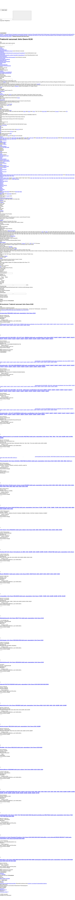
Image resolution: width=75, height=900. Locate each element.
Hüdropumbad (59, 34)
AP (38, 35)
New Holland (69, 35)
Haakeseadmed (11, 35)
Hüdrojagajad (47, 34)
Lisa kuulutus (3, 351)
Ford (57, 35)
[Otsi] (22, 15)
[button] (37, 26)
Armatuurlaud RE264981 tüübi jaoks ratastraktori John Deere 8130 (18, 313)
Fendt (55, 35)
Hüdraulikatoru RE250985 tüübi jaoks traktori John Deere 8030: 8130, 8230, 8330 (21, 769)
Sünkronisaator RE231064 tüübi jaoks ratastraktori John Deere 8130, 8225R (20, 726)
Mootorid (10, 34)
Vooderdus (30, 34)
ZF (72, 35)
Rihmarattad (35, 34)
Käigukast (25, 34)
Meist (1, 878)
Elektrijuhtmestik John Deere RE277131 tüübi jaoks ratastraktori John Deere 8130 (22, 618)
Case (40, 35)
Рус (2, 881)
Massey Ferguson (62, 35)
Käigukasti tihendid (23, 35)
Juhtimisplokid (53, 34)
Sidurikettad (5, 35)
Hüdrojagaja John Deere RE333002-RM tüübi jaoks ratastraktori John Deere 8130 (21, 640)
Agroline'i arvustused (32, 883)
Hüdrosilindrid (41, 34)
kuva (1, 299)
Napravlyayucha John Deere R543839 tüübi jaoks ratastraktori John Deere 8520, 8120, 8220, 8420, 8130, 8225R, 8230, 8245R (33, 705)
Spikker (4, 878)
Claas (46, 35)
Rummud (17, 35)
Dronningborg (50, 35)
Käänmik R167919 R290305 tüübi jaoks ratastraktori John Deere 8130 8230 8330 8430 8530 (24, 684)
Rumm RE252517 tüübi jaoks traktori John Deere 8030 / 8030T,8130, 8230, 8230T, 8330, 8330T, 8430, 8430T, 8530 (30, 574)
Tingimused (2, 883)
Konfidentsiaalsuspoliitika (10, 883)
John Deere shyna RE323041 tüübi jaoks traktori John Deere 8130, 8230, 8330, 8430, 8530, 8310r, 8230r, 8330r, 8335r (31, 529)
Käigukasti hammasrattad (18, 34)
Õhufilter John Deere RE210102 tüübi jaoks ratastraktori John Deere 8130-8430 (21, 747)
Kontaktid (8, 878)
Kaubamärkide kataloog (42, 883)
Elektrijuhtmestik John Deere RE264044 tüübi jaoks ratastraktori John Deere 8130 (22, 662)
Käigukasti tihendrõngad (67, 34)
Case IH (43, 35)
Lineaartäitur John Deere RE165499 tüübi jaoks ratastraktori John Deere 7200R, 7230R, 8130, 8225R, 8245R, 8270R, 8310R (32, 596)
